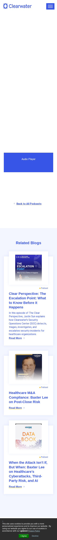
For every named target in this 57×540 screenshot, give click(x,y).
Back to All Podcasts (28, 203)
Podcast (11, 34)
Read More (15, 338)
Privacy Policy (34, 530)
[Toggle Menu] (50, 6)
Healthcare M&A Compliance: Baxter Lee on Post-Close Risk (28, 397)
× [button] (2, 521)
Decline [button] (35, 535)
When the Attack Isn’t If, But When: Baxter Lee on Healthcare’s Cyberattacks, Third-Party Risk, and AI (28, 472)
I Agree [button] (24, 535)
